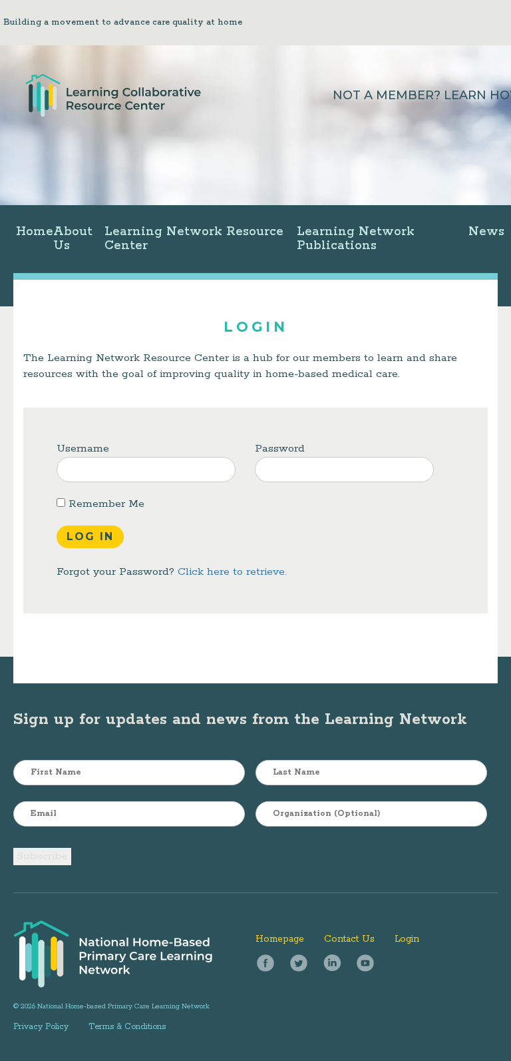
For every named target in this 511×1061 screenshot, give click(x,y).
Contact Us (349, 939)
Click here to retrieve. (232, 572)
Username (83, 449)
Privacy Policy (41, 1027)
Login (407, 939)
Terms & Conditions (127, 1027)
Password (280, 449)
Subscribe (42, 856)
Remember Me (104, 504)
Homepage (280, 939)
